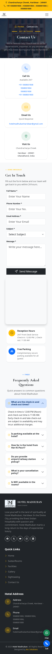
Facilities (12, 566)
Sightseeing (14, 576)
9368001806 (26, 91)
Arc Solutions (32, 649)
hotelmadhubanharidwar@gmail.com (26, 124)
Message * (11, 241)
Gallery (11, 571)
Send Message (28, 271)
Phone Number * (14, 203)
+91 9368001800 (26, 94)
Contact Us (13, 582)
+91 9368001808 (26, 84)
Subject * (10, 228)
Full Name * (11, 191)
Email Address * (13, 216)
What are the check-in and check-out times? (25, 403)
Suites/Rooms (15, 561)
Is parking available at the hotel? (25, 435)
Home (20, 26)
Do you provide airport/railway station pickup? (23, 459)
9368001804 (26, 88)
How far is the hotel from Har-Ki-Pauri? (24, 446)
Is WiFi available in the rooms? (23, 483)
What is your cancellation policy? (24, 472)
